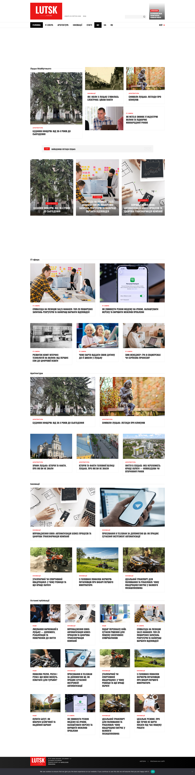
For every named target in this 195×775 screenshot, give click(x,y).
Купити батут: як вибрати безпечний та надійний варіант (44, 721)
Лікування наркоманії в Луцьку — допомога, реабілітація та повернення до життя (45, 633)
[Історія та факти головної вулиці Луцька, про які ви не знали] (97, 446)
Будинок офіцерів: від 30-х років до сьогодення (52, 132)
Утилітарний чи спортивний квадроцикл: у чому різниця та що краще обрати (49, 582)
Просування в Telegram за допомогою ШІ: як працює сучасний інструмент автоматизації (130, 535)
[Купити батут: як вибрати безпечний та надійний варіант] (45, 703)
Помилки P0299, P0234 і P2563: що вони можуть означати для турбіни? (45, 677)
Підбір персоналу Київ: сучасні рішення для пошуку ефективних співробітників (114, 633)
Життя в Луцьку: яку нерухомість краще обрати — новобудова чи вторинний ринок (142, 468)
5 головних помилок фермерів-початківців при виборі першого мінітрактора (96, 582)
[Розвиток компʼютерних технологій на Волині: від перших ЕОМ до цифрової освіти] (51, 335)
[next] (149, 148)
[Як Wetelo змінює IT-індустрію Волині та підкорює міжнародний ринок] (104, 118)
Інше (35, 625)
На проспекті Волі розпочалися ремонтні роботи (156, 15)
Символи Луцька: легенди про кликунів (145, 98)
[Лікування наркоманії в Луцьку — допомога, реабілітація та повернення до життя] (45, 613)
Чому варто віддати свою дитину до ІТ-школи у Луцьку (97, 356)
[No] (192, 771)
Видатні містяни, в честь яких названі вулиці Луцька (73, 149)
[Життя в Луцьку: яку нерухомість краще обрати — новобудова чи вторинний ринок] (144, 446)
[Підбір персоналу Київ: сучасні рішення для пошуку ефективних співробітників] (115, 613)
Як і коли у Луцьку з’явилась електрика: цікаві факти (103, 98)
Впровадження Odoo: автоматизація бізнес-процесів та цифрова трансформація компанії (143, 208)
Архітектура (154, 11)
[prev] (146, 148)
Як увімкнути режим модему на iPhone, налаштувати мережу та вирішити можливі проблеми (130, 310)
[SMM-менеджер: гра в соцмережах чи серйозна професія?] (144, 335)
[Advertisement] (97, 44)
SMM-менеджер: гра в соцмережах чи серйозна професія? (143, 356)
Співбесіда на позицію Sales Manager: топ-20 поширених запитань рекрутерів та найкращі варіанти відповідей (97, 206)
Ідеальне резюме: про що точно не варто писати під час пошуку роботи (149, 723)
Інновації (91, 93)
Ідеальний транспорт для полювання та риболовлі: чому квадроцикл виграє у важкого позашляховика (142, 583)
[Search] (144, 17)
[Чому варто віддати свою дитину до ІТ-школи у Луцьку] (97, 335)
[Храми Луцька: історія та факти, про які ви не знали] (51, 446)
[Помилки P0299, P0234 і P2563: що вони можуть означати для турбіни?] (45, 658)
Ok (153, 771)
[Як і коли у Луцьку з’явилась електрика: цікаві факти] (104, 78)
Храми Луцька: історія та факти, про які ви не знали (49, 467)
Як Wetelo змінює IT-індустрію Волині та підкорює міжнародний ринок (142, 119)
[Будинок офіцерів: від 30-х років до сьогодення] (56, 98)
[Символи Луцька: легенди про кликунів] (145, 78)
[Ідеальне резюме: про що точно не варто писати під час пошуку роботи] (150, 703)
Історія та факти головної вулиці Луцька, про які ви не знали (96, 467)
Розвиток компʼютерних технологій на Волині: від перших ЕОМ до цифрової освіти (50, 357)
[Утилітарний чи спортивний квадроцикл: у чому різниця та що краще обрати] (51, 559)
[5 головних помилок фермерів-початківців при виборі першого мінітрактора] (97, 559)
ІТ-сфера (129, 113)
